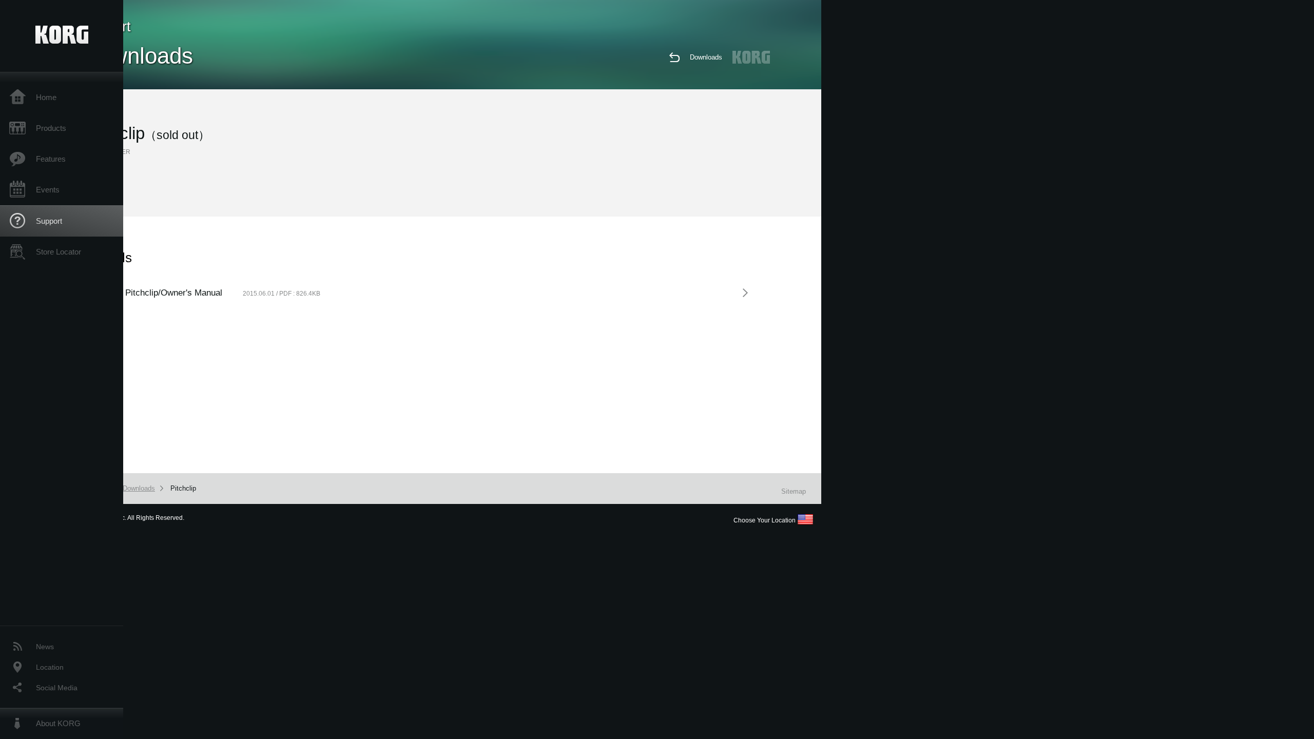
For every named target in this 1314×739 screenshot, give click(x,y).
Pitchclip (183, 488)
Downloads (706, 57)
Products (51, 128)
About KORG (58, 723)
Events (48, 189)
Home (46, 97)
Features (51, 158)
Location (50, 667)
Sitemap (793, 491)
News (45, 647)
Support (49, 221)
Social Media (57, 688)
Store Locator (58, 251)
